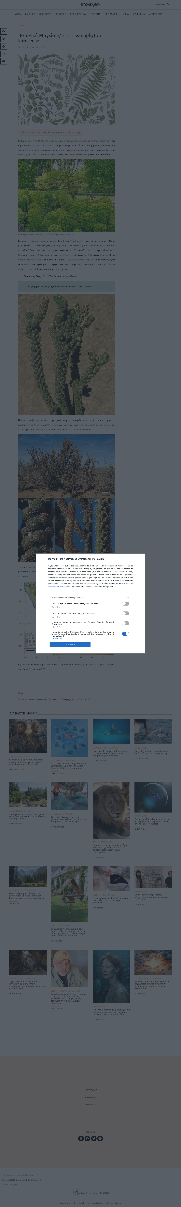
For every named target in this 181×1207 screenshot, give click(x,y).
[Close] (139, 559)
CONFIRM (70, 644)
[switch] (125, 604)
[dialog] (90, 603)
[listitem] (90, 597)
